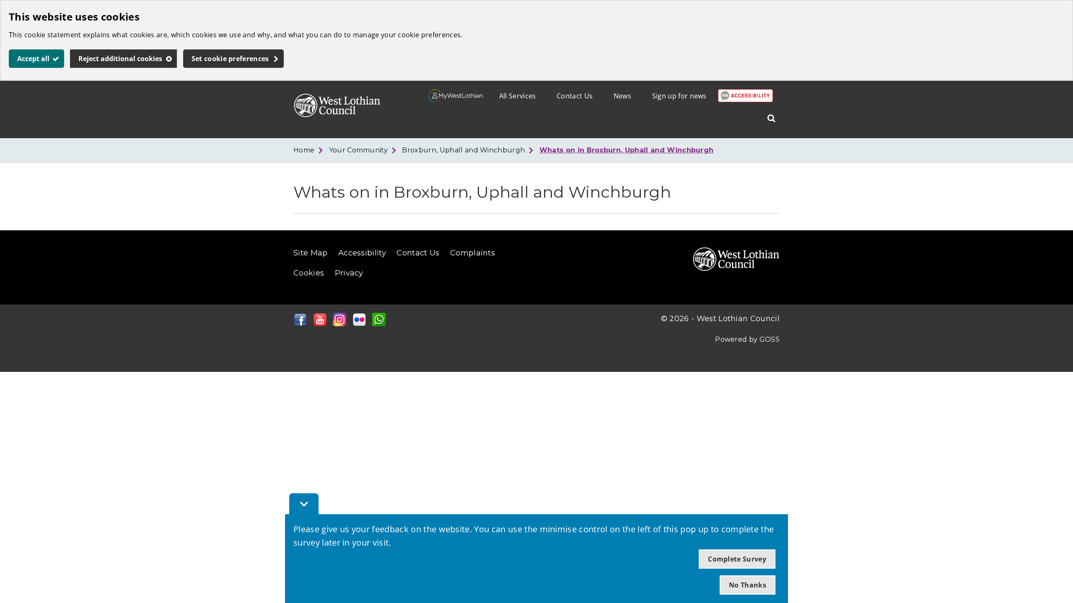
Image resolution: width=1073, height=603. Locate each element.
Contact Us (575, 95)
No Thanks (747, 585)
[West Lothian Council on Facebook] (300, 323)
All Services (517, 95)
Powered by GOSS (747, 339)
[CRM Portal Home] (455, 99)
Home (303, 150)
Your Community (358, 150)
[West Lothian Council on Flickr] (359, 323)
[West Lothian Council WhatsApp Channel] (379, 323)
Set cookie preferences (230, 58)
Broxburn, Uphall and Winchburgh (463, 150)
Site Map (310, 253)
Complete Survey (737, 559)
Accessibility (362, 253)
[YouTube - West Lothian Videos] (320, 323)
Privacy (349, 273)
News (622, 95)
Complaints (472, 253)
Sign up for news (679, 95)
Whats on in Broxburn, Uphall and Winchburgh (626, 150)
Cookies (308, 273)
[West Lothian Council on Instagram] (339, 323)
